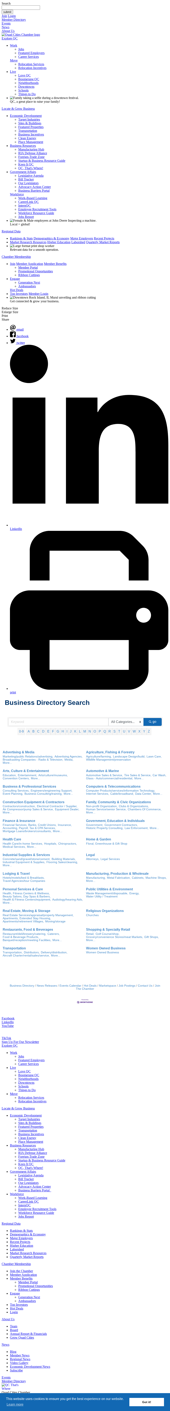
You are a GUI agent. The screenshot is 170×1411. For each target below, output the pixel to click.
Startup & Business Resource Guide (41, 160)
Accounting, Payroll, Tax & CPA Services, (29, 828)
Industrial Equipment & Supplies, (24, 862)
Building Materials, (64, 859)
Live (13, 71)
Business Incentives (31, 134)
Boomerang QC (28, 79)
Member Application (29, 264)
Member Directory (14, 19)
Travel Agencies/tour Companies (24, 880)
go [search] (154, 721)
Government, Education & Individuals (115, 821)
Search (6, 3)
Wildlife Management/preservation (108, 759)
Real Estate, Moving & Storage (26, 911)
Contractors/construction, (19, 806)
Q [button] (104, 731)
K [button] (75, 731)
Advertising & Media (18, 752)
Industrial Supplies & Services (26, 855)
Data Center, (143, 793)
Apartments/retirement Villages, (23, 921)
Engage (15, 278)
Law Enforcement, (136, 828)
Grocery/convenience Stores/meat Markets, (114, 937)
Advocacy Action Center (34, 187)
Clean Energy (27, 138)
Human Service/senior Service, (106, 809)
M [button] (84, 731)
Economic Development (26, 115)
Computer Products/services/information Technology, (120, 790)
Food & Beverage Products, (21, 937)
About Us (8, 31)
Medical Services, (14, 846)
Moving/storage (55, 921)
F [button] (53, 731)
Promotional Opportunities (35, 271)
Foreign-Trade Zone (31, 157)
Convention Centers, (16, 778)
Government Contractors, (121, 825)
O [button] (95, 731)
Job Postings (127, 985)
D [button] (43, 731)
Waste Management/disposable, (107, 893)
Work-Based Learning (32, 198)
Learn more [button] (15, 1404)
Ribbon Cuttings (29, 275)
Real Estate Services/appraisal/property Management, (38, 915)
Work (13, 45)
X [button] (139, 731)
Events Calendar (70, 985)
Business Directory (22, 985)
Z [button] (149, 731)
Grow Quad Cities (22, 1337)
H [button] (63, 731)
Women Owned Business (106, 948)
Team (13, 1326)
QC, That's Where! (30, 168)
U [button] (124, 731)
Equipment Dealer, (67, 809)
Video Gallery (19, 1363)
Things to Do (27, 94)
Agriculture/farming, (99, 756)
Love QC (24, 75)
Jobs (21, 49)
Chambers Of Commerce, (145, 809)
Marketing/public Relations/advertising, (28, 756)
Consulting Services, (16, 790)
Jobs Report (26, 217)
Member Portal (28, 267)
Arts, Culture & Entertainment (26, 771)
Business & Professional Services (29, 786)
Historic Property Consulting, (104, 828)
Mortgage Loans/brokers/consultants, (27, 831)
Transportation (27, 130)
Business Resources (23, 145)
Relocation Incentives (32, 68)
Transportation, (13, 952)
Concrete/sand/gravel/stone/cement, (26, 859)
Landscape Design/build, (129, 756)
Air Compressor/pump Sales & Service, (28, 809)
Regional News (20, 1359)
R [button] (109, 731)
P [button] (100, 731)
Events (6, 23)
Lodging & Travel (16, 873)
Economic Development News (30, 1366)
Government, (94, 825)
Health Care (12, 839)
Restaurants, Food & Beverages (28, 929)
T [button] (119, 731)
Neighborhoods (28, 83)
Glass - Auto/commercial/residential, (109, 778)
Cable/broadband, (122, 793)
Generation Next (29, 282)
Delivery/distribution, (54, 952)
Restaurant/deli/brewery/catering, (24, 933)
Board (14, 1330)
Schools (23, 90)
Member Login (38, 293)
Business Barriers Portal (34, 190)
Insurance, (65, 825)
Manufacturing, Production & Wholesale (117, 873)
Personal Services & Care (23, 889)
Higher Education (58, 242)
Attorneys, (92, 859)
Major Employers (81, 238)
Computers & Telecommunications (113, 786)
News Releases (47, 985)
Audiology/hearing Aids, (67, 899)
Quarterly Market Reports (103, 242)
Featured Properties (31, 127)
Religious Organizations (105, 911)
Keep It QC (26, 164)
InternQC (24, 205)
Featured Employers (31, 53)
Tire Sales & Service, (137, 775)
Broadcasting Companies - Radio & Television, (33, 759)
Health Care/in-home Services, (23, 843)
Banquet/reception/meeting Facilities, (27, 940)
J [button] (71, 731)
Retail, (90, 933)
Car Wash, (159, 775)
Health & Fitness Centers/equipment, (27, 899)
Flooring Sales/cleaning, (62, 862)
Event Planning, (13, 793)
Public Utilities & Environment (109, 889)
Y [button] (144, 731)
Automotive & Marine (102, 771)
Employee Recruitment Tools (37, 209)
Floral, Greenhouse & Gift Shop (106, 843)
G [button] (58, 731)
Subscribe (16, 1370)
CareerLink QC (28, 202)
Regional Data (11, 231)
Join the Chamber (21, 1271)
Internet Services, (97, 793)
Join (4, 16)
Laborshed (78, 242)
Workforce (17, 194)
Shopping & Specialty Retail (108, 929)
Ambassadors (27, 286)
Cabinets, (138, 877)
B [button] (33, 731)
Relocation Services (31, 64)
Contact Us (145, 985)
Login (12, 16)
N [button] (90, 731)
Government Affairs (23, 172)
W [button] (134, 731)
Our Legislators (28, 183)
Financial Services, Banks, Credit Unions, (30, 825)
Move (14, 60)
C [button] (38, 731)
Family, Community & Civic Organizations (118, 802)
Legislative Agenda (31, 175)
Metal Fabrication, (119, 877)
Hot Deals (16, 290)
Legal (90, 855)
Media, (68, 759)
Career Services (28, 56)
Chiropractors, (67, 843)
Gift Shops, (151, 937)
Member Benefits (55, 264)
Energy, (134, 893)
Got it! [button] (146, 1402)
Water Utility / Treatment (102, 896)
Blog (13, 1351)
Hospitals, (50, 843)
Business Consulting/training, (43, 793)
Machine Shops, (156, 877)
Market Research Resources (28, 242)
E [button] (48, 731)
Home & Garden (98, 839)
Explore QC (10, 38)
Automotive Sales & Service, (104, 775)
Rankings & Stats (21, 238)
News (5, 27)
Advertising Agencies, (69, 756)
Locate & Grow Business (18, 108)
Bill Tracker (26, 179)
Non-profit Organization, (102, 806)
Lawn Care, (154, 756)
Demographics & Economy (51, 238)
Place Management (30, 142)
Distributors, (32, 952)
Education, (10, 775)
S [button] (114, 731)
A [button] (29, 731)
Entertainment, (27, 775)
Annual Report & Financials (28, 1334)
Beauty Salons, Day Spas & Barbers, (27, 896)
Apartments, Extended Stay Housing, (27, 918)
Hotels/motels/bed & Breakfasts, (24, 877)
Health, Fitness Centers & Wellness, (26, 893)
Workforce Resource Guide (36, 213)
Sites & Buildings (29, 123)
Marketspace (107, 985)
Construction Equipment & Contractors (33, 802)
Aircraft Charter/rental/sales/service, (26, 955)
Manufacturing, (96, 877)
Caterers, (53, 933)
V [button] (129, 731)
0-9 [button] (21, 731)
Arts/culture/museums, (53, 775)
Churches (92, 915)
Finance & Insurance (19, 821)
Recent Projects (104, 238)
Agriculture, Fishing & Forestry (110, 752)
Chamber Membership (16, 256)
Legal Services (110, 859)
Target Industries (29, 119)
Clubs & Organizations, (134, 806)
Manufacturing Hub (31, 149)
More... (7, 762)
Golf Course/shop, (107, 933)
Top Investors (19, 293)
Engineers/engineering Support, (51, 790)
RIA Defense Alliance (32, 153)
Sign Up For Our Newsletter (20, 1042)
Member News (19, 1355)
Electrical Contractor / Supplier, (57, 806)
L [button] (80, 731)
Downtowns (26, 86)
